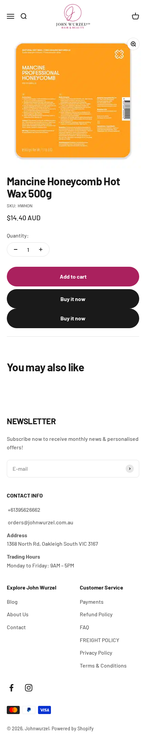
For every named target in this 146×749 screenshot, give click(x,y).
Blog (12, 601)
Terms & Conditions (103, 665)
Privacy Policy (96, 652)
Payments (92, 601)
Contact (16, 627)
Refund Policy (96, 614)
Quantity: (18, 235)
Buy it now (73, 299)
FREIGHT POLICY (99, 640)
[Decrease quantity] (15, 249)
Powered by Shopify (73, 728)
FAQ (84, 627)
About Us (18, 614)
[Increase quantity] (40, 249)
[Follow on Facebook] (11, 687)
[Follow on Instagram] (28, 687)
